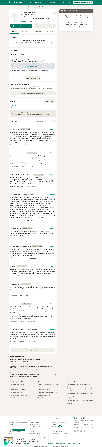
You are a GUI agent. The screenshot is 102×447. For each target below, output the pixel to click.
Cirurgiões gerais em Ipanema (18, 395)
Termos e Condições (14, 431)
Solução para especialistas (59, 422)
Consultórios (24, 31)
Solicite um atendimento (76, 27)
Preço (53, 421)
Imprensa (11, 433)
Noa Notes (56, 426)
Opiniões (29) (50, 31)
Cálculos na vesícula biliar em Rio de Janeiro (50, 387)
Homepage (11, 6)
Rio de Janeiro (34, 61)
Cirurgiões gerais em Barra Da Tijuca (20, 387)
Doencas (32, 431)
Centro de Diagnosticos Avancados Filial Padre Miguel (30, 60)
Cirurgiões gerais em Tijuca (17, 392)
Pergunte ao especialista (37, 426)
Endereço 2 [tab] (23, 54)
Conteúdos (55, 428)
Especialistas (33, 421)
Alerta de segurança (57, 431)
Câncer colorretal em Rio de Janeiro (48, 384)
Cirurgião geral (25, 15)
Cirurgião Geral (19, 6)
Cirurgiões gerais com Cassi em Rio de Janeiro (80, 400)
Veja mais (36, 350)
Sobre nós (11, 426)
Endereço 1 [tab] (14, 54)
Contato (11, 428)
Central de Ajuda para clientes (60, 433)
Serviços (14, 31)
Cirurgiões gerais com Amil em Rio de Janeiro (79, 393)
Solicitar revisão (31, 145)
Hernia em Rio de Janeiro (45, 390)
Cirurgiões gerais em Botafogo (18, 390)
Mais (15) (12, 398)
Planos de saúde (37, 31)
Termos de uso (56, 430)
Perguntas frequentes (36, 433)
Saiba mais (26, 443)
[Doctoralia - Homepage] (18, 2)
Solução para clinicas (58, 424)
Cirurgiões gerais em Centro (18, 384)
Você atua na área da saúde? (82, 2)
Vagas (16, 430)
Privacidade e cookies (15, 421)
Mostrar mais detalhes (33, 78)
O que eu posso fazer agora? (19, 73)
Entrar (70, 2)
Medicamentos (34, 428)
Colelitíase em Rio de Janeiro (46, 395)
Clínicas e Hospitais (35, 422)
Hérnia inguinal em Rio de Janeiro (47, 392)
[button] (21, 26)
